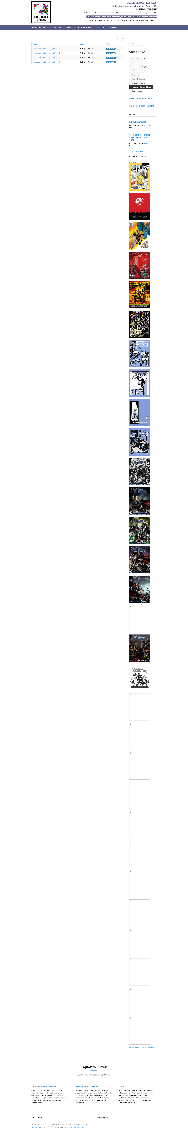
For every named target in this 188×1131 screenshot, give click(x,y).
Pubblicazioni (56, 28)
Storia (113, 28)
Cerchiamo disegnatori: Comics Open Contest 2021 (140, 137)
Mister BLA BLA (137, 63)
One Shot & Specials (138, 59)
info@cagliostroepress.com (77, 1127)
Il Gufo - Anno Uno (138, 71)
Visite (108, 44)
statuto (34, 1127)
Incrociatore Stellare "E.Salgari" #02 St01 (47, 53)
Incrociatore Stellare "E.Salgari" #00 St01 (47, 62)
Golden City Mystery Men (140, 67)
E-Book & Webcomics (83, 28)
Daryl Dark (135, 75)
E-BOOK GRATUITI (137, 121)
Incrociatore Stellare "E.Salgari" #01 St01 (47, 57)
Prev (130, 162)
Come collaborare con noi (141, 98)
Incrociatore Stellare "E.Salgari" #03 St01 (47, 48)
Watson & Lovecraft (138, 79)
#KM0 (69, 28)
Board (42, 28)
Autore (83, 44)
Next (134, 162)
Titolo (34, 44)
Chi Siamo (101, 28)
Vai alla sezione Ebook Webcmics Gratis (142, 1048)
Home (34, 28)
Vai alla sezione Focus (136, 151)
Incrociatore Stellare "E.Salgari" (142, 87)
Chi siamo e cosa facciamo (141, 105)
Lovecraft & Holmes (138, 83)
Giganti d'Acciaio (137, 91)
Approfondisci (151, 20)
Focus (145, 125)
